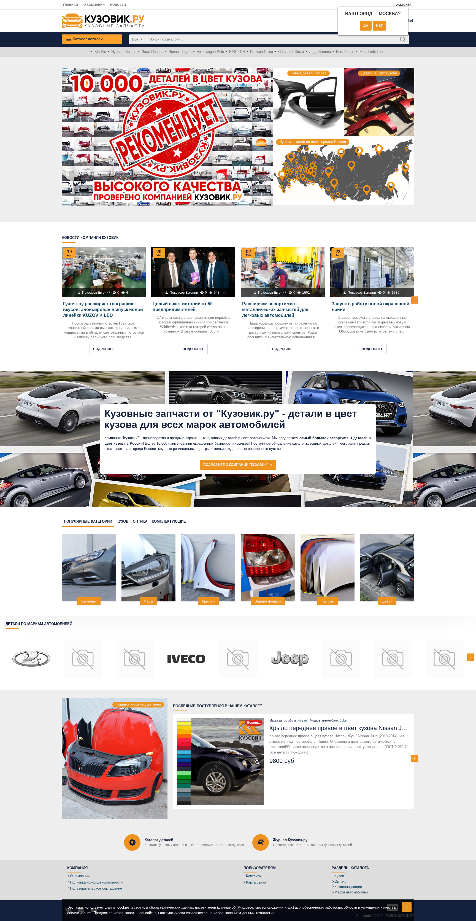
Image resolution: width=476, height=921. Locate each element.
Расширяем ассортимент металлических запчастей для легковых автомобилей (275, 309)
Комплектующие (169, 521)
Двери (387, 601)
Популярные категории (88, 521)
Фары (148, 601)
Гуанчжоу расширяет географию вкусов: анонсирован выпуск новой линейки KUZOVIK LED (103, 309)
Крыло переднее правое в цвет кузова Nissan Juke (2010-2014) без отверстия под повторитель (339, 728)
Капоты (327, 601)
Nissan (302, 720)
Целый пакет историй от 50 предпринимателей (183, 306)
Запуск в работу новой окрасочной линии (370, 306)
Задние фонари (268, 601)
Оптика (140, 521)
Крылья (208, 601)
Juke (343, 720)
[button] (61, 300)
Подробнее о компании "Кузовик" (235, 465)
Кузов (122, 521)
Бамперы (88, 601)
